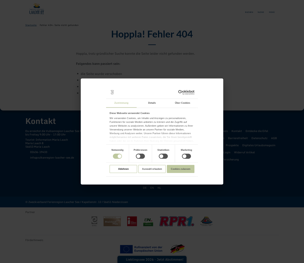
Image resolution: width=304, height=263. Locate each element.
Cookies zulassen (180, 169)
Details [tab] (152, 102)
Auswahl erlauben (152, 169)
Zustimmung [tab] (121, 102)
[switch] (140, 156)
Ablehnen (123, 169)
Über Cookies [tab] (182, 102)
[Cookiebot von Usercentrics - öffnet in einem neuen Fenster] (180, 92)
